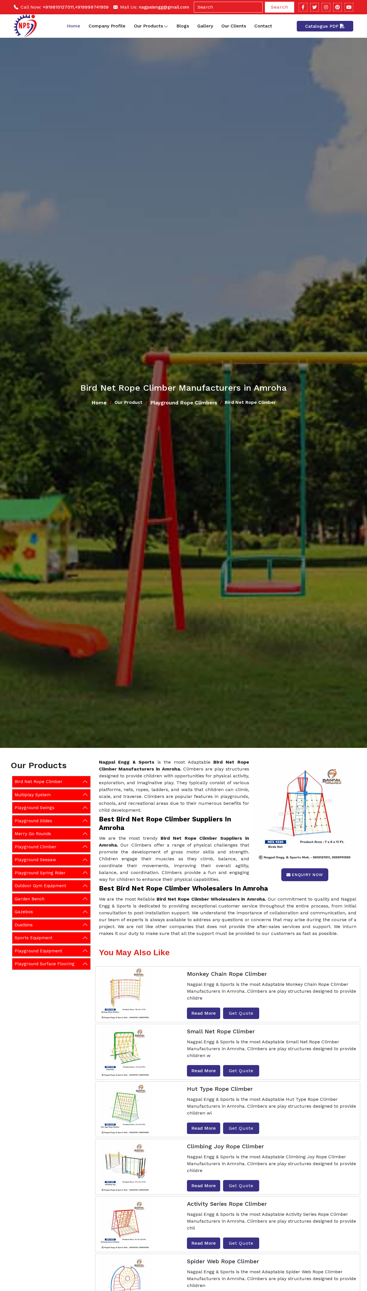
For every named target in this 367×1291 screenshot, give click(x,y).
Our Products (148, 26)
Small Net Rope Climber (221, 1031)
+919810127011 (58, 7)
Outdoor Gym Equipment (40, 885)
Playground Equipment (38, 950)
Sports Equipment (33, 937)
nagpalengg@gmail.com (164, 7)
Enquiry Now (307, 874)
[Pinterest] (337, 7)
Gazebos (24, 911)
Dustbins (24, 924)
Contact (263, 26)
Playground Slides (33, 820)
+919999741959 (92, 7)
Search (279, 7)
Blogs (182, 26)
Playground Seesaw (35, 859)
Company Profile (107, 26)
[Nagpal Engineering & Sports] (25, 26)
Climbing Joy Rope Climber (225, 1146)
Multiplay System (33, 794)
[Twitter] (314, 7)
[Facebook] (303, 7)
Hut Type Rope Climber (220, 1088)
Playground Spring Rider (40, 872)
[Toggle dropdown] (166, 26)
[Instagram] (326, 7)
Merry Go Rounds (33, 833)
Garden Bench (29, 898)
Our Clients (233, 26)
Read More (203, 1013)
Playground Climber (35, 846)
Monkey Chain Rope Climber (227, 973)
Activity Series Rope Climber (227, 1203)
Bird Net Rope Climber (39, 781)
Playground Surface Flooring (45, 963)
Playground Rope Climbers (183, 403)
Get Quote (241, 1013)
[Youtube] (349, 7)
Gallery (205, 26)
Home (73, 26)
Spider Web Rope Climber (223, 1261)
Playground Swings (34, 807)
